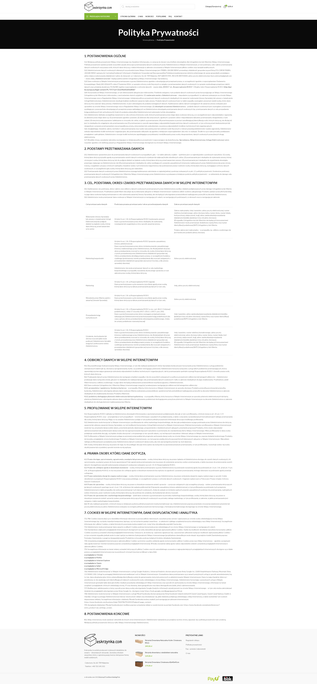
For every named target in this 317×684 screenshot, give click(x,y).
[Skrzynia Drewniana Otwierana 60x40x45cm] (139, 664)
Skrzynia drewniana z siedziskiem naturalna (161, 652)
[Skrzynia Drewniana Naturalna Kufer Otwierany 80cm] (139, 643)
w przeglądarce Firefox (93, 557)
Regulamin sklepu (192, 640)
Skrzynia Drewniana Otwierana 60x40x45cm (162, 662)
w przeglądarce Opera (92, 563)
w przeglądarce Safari (92, 566)
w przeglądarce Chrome (93, 555)
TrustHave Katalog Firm (112, 677)
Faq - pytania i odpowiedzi (196, 649)
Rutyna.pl (102, 677)
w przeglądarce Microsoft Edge (96, 569)
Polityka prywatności (194, 645)
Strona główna (148, 40)
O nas (188, 653)
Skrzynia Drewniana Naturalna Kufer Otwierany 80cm (163, 641)
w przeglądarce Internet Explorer (97, 560)
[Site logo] (98, 6)
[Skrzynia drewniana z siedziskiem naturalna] (139, 654)
